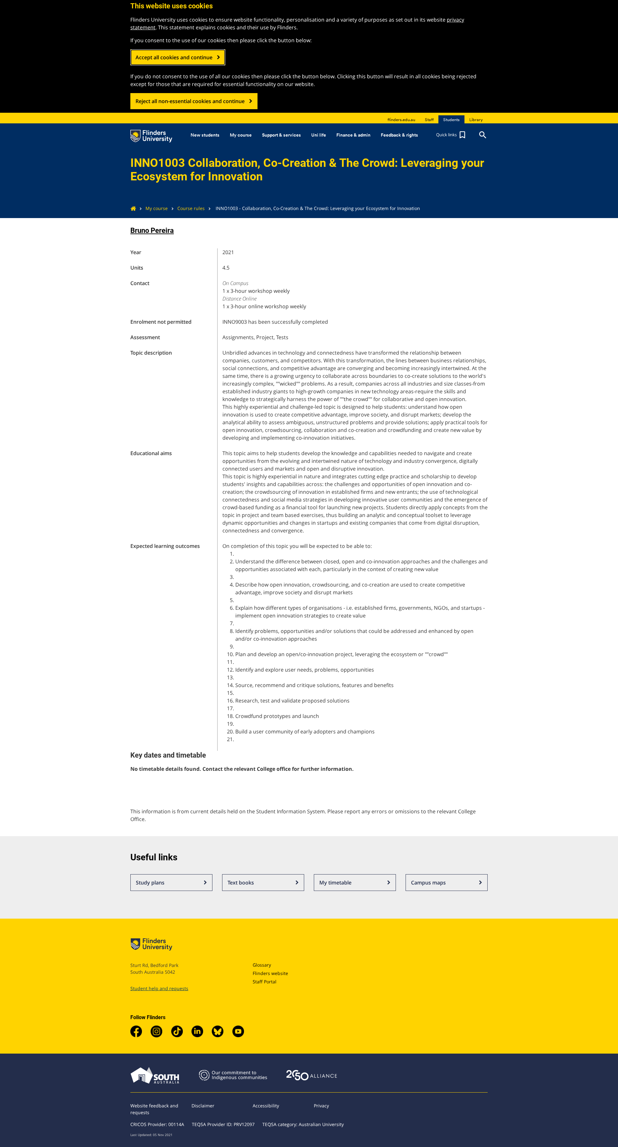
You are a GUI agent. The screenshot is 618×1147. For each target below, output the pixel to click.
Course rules (191, 208)
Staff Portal (264, 982)
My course (156, 208)
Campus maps (428, 882)
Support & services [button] (281, 135)
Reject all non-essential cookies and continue (190, 101)
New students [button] (205, 135)
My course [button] (241, 135)
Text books (241, 882)
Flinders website (270, 973)
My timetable (335, 882)
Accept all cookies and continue (174, 57)
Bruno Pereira (152, 230)
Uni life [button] (318, 135)
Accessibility (266, 1106)
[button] (451, 135)
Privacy (321, 1106)
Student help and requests (159, 988)
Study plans (150, 882)
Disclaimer (203, 1106)
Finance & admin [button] (353, 135)
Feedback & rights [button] (399, 135)
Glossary (262, 965)
